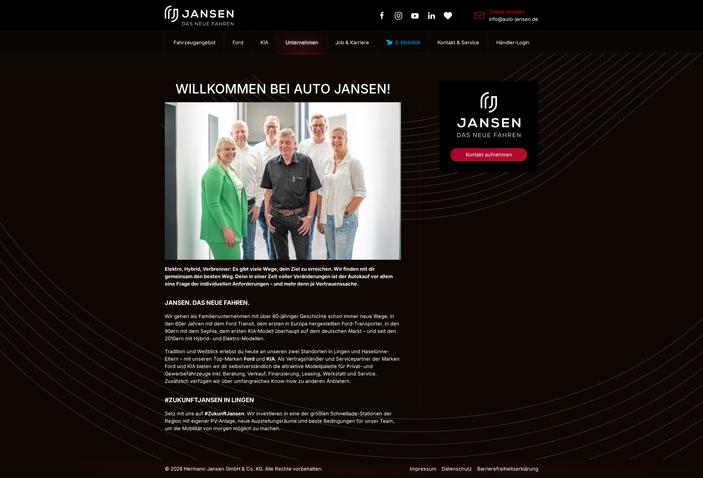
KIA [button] (264, 42)
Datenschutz (457, 469)
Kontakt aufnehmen (489, 155)
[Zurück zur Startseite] (199, 15)
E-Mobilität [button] (407, 42)
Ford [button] (238, 42)
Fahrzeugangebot (195, 42)
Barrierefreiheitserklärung (507, 469)
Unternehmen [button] (302, 42)
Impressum (423, 469)
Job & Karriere (352, 42)
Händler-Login (512, 42)
